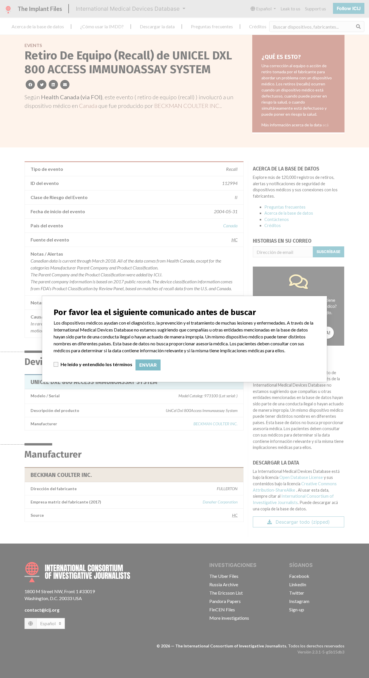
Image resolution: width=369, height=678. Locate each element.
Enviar (148, 365)
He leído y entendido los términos (96, 364)
